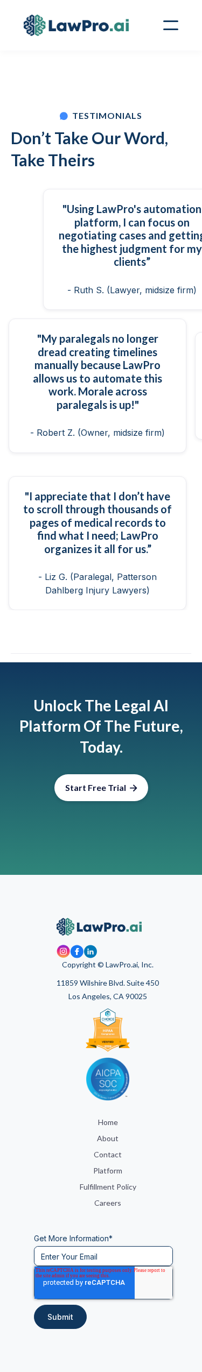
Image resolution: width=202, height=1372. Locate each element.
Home (108, 1122)
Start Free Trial (101, 787)
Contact (108, 1154)
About (108, 1138)
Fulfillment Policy (108, 1186)
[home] (76, 26)
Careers (107, 1202)
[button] (170, 25)
